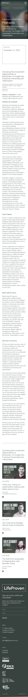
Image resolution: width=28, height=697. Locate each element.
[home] (5, 3)
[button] (18, 3)
